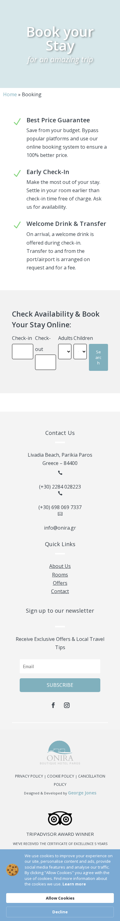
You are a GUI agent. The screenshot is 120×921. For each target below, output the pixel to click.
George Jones (82, 793)
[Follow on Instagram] (66, 705)
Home (10, 94)
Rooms (60, 574)
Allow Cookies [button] (60, 898)
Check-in (22, 338)
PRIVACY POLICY (29, 776)
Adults (65, 338)
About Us (60, 566)
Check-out (43, 343)
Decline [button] (60, 912)
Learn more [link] (74, 884)
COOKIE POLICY (60, 776)
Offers (60, 583)
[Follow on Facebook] (53, 705)
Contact (60, 591)
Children (83, 338)
